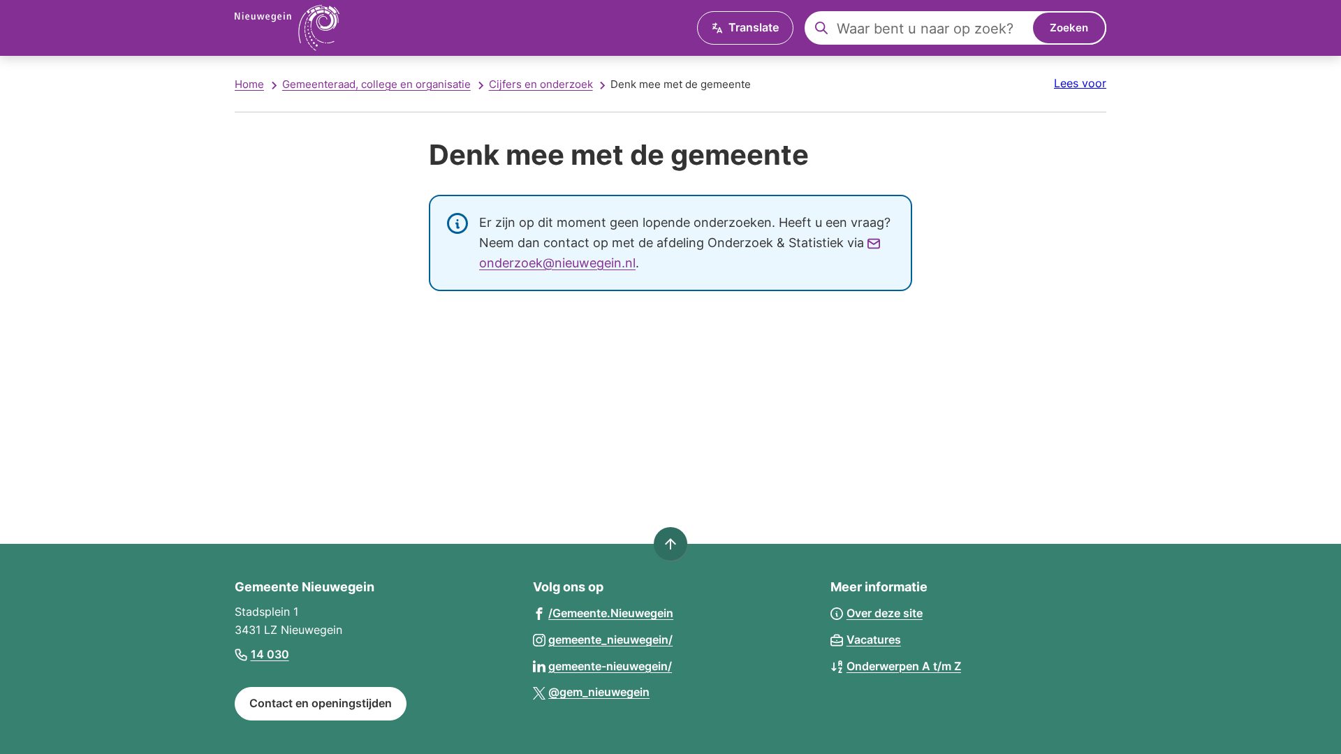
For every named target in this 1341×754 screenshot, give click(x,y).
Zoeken (1069, 27)
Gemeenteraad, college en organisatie (376, 84)
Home (249, 84)
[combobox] (955, 28)
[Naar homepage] (287, 28)
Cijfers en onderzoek (541, 84)
